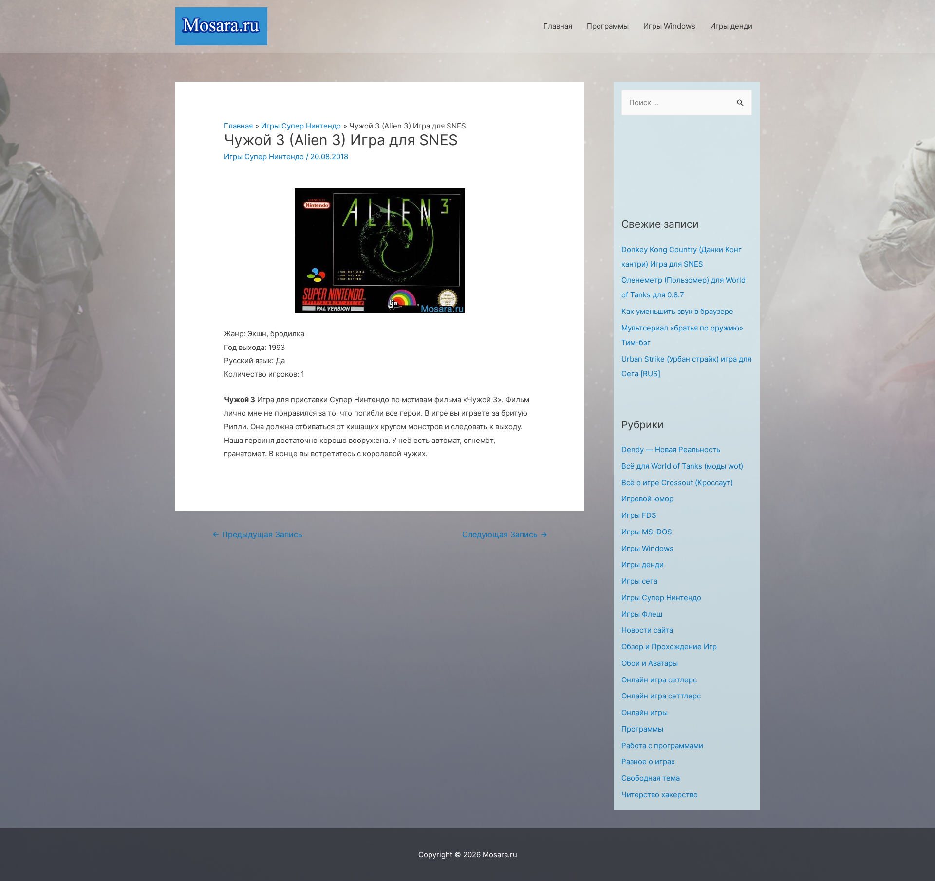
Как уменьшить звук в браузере (677, 311)
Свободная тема (650, 778)
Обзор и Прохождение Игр (669, 646)
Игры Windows (647, 548)
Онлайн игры (644, 712)
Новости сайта (647, 630)
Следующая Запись (504, 534)
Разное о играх (648, 761)
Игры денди (642, 564)
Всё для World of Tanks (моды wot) (682, 466)
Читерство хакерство (659, 794)
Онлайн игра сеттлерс (661, 695)
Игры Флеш (641, 614)
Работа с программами (662, 745)
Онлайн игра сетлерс (659, 679)
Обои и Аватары (649, 663)
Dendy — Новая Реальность (670, 449)
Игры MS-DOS (646, 531)
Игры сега (639, 581)
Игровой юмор (647, 498)
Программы (642, 729)
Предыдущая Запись (257, 534)
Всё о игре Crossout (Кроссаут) (677, 482)
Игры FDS (638, 515)
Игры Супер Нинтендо (264, 156)
